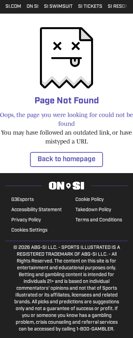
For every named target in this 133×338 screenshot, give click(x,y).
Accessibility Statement (36, 210)
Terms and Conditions (98, 220)
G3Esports (22, 199)
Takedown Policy (93, 210)
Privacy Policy (26, 220)
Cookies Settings (29, 230)
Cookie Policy (89, 199)
